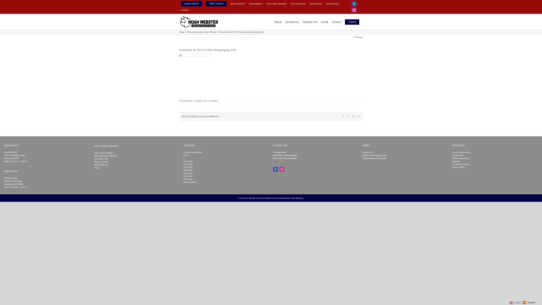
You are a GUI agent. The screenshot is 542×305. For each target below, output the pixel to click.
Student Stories (101, 165)
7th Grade (188, 179)
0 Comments (213, 101)
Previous (359, 37)
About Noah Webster (103, 153)
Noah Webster (187, 101)
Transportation (279, 152)
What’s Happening (460, 158)
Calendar (456, 161)
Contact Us (368, 152)
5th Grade (188, 173)
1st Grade (187, 161)
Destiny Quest (189, 182)
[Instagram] (281, 169)
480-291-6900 (10, 178)
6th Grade (188, 176)
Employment (458, 155)
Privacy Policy (458, 167)
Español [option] (531, 302)
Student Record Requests (374, 158)
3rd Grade (188, 167)
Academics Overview (192, 152)
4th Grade (188, 170)
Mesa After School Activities (285, 155)
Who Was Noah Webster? (105, 156)
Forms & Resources (461, 152)
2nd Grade (188, 164)
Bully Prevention (101, 162)
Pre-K (186, 155)
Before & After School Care (375, 155)
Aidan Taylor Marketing (294, 198)
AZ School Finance (460, 164)
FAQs (96, 168)
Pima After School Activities (285, 158)
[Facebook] (275, 169)
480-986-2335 (10, 152)
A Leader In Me (101, 159)
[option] (528, 302)
